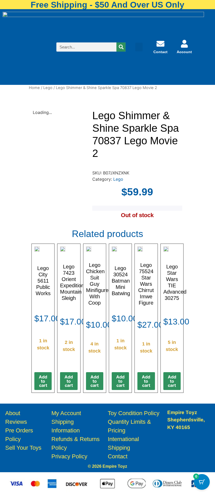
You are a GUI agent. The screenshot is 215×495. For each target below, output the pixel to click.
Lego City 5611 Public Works (43, 280)
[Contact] (160, 44)
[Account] (184, 44)
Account (184, 52)
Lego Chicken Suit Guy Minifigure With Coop (97, 284)
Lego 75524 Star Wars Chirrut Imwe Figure (146, 284)
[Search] (121, 47)
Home (34, 87)
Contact (160, 52)
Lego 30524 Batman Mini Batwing (121, 280)
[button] (139, 47)
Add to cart (43, 381)
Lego (47, 87)
